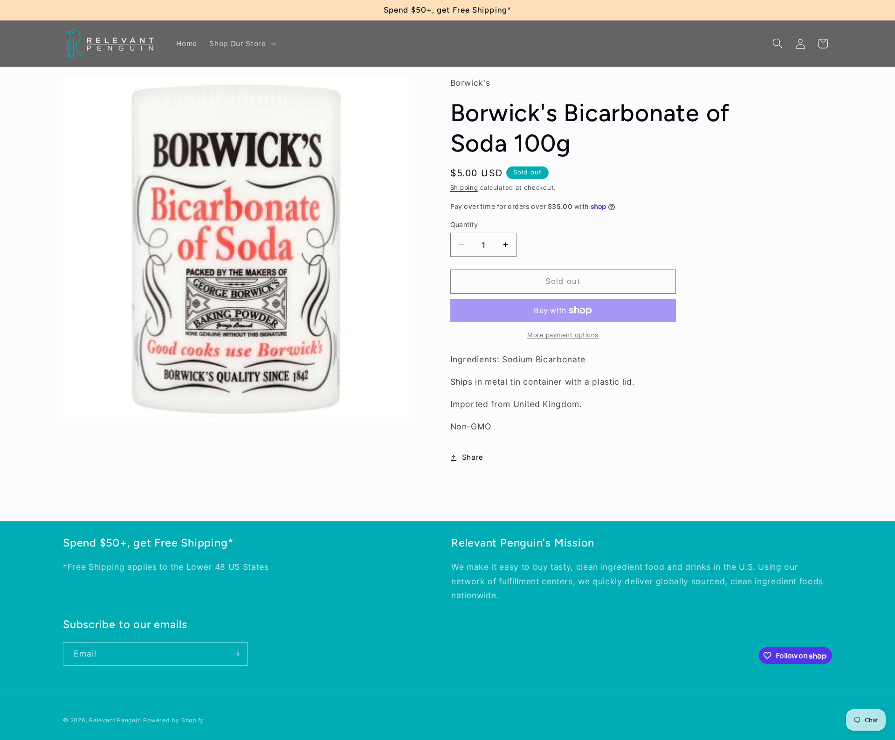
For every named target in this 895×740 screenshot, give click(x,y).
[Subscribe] (236, 654)
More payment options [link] (563, 335)
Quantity (464, 224)
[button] (241, 43)
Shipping (464, 187)
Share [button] (472, 457)
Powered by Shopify (173, 720)
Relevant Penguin (115, 720)
